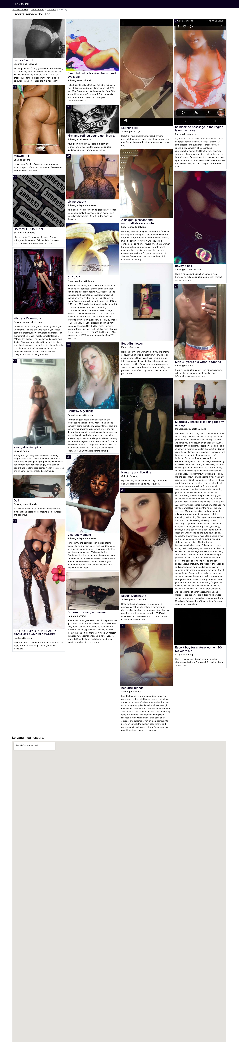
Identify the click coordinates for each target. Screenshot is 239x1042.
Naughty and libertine (136, 472)
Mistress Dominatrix (27, 318)
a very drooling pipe (27, 447)
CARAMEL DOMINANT (29, 229)
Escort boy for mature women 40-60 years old (198, 649)
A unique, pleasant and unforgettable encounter (138, 221)
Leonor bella (129, 127)
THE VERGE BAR (20, 4)
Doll (16, 500)
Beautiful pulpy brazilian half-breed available (91, 75)
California (51, 9)
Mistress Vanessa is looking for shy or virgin (199, 423)
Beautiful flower (132, 343)
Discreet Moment (79, 534)
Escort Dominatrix (133, 595)
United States (37, 9)
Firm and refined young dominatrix (91, 135)
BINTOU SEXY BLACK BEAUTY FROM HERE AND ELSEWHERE (35, 632)
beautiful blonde (132, 688)
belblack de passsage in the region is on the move (199, 128)
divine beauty (76, 201)
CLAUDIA (73, 277)
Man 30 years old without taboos (198, 362)
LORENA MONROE (80, 411)
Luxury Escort (23, 60)
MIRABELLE (22, 156)
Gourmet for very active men (87, 612)
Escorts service (20, 9)
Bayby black (183, 266)
